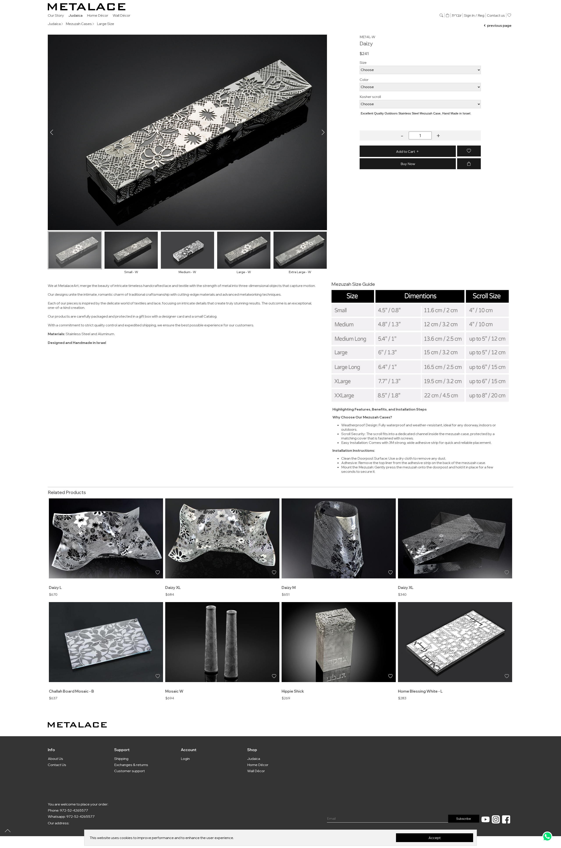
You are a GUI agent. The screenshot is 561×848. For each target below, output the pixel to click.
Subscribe (463, 818)
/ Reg (479, 15)
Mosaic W (174, 691)
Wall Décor (121, 15)
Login (185, 758)
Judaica (75, 15)
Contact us (496, 15)
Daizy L (55, 587)
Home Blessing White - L (420, 691)
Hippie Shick (293, 691)
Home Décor (97, 15)
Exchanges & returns (131, 765)
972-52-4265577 (74, 810)
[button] (323, 132)
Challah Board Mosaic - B (71, 691)
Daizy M (289, 587)
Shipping (121, 758)
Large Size (105, 23)
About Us (55, 758)
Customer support (129, 771)
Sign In (469, 15)
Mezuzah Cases (79, 23)
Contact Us (57, 765)
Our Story (56, 15)
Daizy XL (173, 587)
